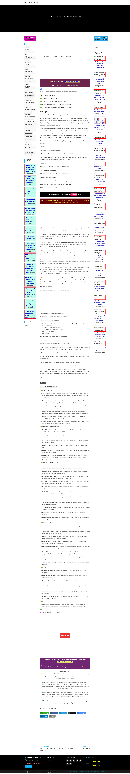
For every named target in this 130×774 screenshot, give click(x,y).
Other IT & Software (30, 121)
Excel (26, 84)
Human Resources (29, 95)
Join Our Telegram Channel (30, 38)
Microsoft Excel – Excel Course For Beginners (30, 219)
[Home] (51, 20)
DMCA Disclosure (95, 771)
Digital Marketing (29, 74)
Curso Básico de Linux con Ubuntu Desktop (30, 201)
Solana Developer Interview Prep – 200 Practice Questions (99, 97)
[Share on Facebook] (70, 760)
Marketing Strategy (30, 109)
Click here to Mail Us (95, 761)
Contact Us (103, 771)
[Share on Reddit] (67, 764)
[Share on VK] (80, 760)
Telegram (74, 194)
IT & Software (28, 97)
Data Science (32, 67)
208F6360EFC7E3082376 (72, 81)
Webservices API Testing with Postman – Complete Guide (99, 243)
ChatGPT (27, 59)
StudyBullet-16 (58, 56)
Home (69, 771)
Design (27, 69)
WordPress (28, 154)
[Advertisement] (65, 45)
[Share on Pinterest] (74, 760)
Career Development (28, 57)
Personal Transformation (29, 131)
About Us (88, 771)
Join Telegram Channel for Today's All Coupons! (101, 38)
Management (28, 107)
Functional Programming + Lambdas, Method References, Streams (30, 268)
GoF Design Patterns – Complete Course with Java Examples (99, 288)
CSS (26, 67)
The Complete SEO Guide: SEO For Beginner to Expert (30, 229)
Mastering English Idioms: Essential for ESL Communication (99, 228)
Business (27, 49)
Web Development (29, 152)
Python (27, 142)
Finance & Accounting (28, 87)
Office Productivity (30, 116)
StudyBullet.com (31, 2)
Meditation (28, 112)
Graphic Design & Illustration (29, 93)
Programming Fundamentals (28, 136)
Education (27, 76)
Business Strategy (29, 51)
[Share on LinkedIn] (77, 760)
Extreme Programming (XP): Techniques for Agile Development (100, 348)
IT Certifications (29, 100)
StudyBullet (50, 740)
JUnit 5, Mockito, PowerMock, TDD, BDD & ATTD (99, 302)
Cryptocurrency (29, 64)
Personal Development (28, 124)
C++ (26, 54)
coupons (27, 62)
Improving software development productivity (100, 257)
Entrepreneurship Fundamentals (29, 82)
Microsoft (27, 114)
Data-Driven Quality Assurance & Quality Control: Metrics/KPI (99, 334)
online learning (29, 119)
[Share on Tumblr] (70, 764)
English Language (29, 78)
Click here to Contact (95, 765)
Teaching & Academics (28, 147)
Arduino (27, 47)
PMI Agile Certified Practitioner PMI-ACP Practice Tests (30, 210)
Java (26, 102)
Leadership (28, 105)
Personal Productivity (28, 127)
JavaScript (31, 102)
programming (28, 133)
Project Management (28, 139)
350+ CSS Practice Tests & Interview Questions (69, 20)
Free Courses (45, 740)
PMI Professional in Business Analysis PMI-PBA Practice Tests (100, 195)
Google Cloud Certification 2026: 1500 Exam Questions (99, 181)
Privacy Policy (75, 771)
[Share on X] (67, 760)
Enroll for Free (65, 635)
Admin (103, 69)
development (28, 71)
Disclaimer (82, 771)
